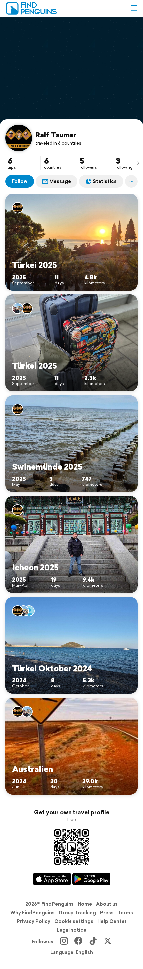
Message (60, 181)
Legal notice (71, 930)
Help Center (112, 921)
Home (85, 904)
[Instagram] (64, 941)
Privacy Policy (33, 921)
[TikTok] (93, 941)
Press (107, 912)
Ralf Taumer (56, 135)
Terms (125, 912)
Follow (19, 181)
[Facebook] (78, 941)
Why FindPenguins (32, 912)
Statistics (105, 181)
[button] (134, 8)
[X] (108, 941)
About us (107, 904)
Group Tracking (77, 912)
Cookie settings (73, 921)
